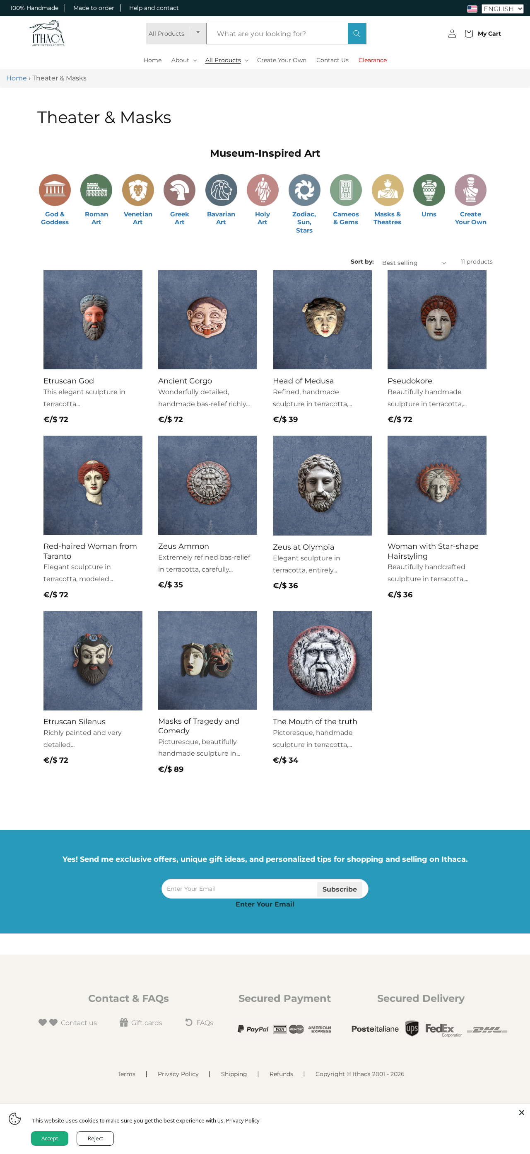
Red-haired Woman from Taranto (90, 551)
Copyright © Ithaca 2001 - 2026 (360, 1074)
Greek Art (179, 218)
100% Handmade (34, 8)
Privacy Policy (178, 1074)
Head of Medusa (303, 380)
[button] (183, 60)
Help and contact (154, 8)
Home (16, 78)
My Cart (487, 33)
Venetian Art (138, 218)
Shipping (234, 1074)
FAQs (204, 1023)
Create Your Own (471, 218)
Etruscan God (68, 380)
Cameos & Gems (346, 218)
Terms (126, 1074)
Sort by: (362, 261)
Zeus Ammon (183, 546)
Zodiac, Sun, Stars (304, 222)
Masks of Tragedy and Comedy (198, 726)
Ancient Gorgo (185, 380)
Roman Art (96, 218)
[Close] (522, 1112)
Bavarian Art (221, 218)
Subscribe (340, 889)
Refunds (281, 1074)
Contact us (79, 1023)
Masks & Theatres (387, 218)
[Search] (357, 33)
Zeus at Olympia (304, 547)
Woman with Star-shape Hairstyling (433, 551)
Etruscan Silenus (74, 721)
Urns (429, 214)
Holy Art (262, 218)
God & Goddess (55, 218)
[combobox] (286, 33)
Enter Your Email (265, 904)
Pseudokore (410, 380)
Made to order (93, 8)
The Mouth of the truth (315, 721)
